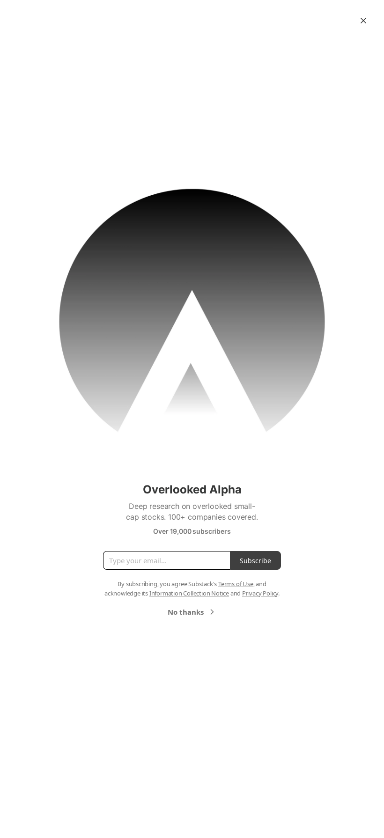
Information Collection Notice (189, 593)
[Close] (363, 20)
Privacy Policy (260, 593)
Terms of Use (235, 584)
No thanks (186, 612)
